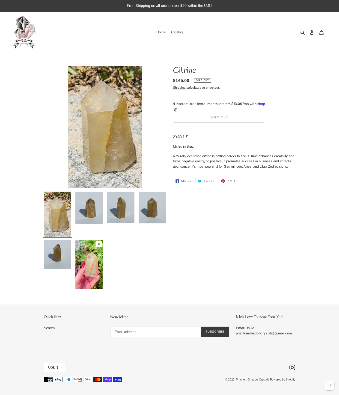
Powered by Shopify (282, 379)
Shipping (179, 87)
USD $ (53, 367)
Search (49, 328)
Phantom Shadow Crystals (252, 379)
